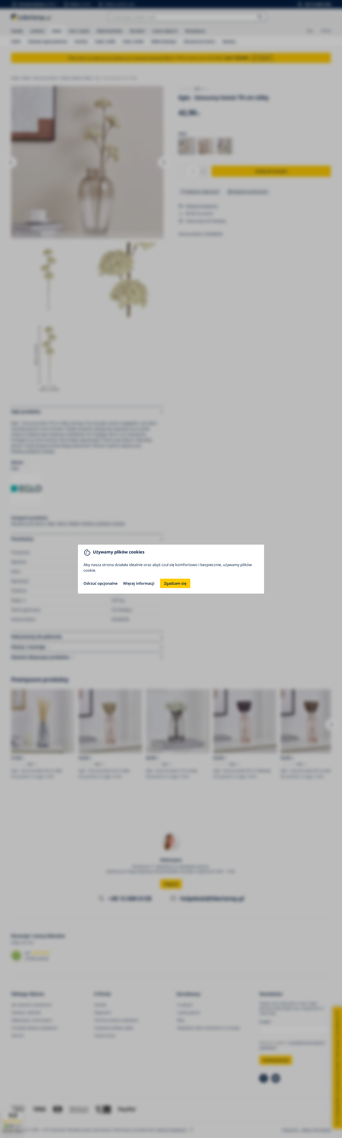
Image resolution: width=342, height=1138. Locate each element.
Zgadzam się (175, 583)
